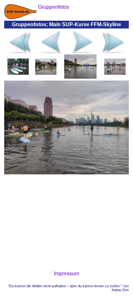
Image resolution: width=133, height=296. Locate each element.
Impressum (66, 273)
